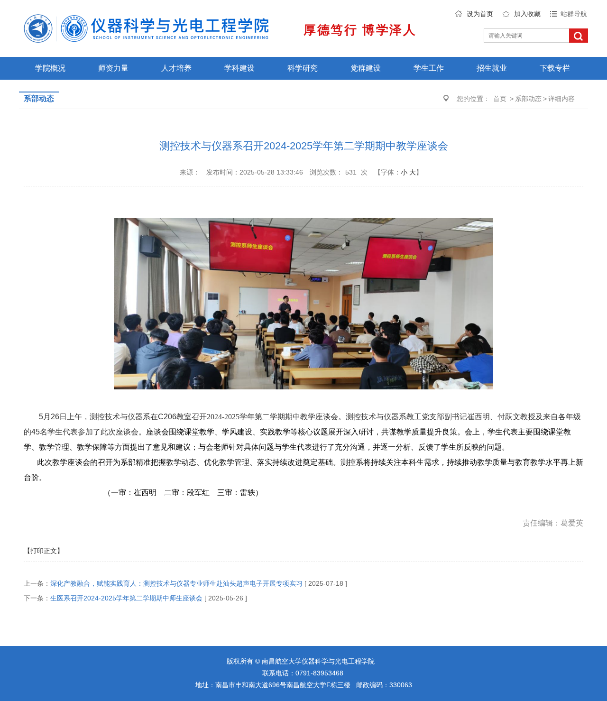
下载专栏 (555, 68)
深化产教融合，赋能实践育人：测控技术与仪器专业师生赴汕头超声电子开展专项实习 (176, 583)
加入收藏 (527, 14)
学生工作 (429, 68)
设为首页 (480, 14)
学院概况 (50, 68)
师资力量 (113, 68)
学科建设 (239, 68)
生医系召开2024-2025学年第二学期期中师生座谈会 (126, 598)
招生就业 (492, 68)
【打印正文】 (44, 550)
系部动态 (528, 98)
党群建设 (365, 68)
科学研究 (302, 68)
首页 (499, 98)
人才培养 (176, 68)
